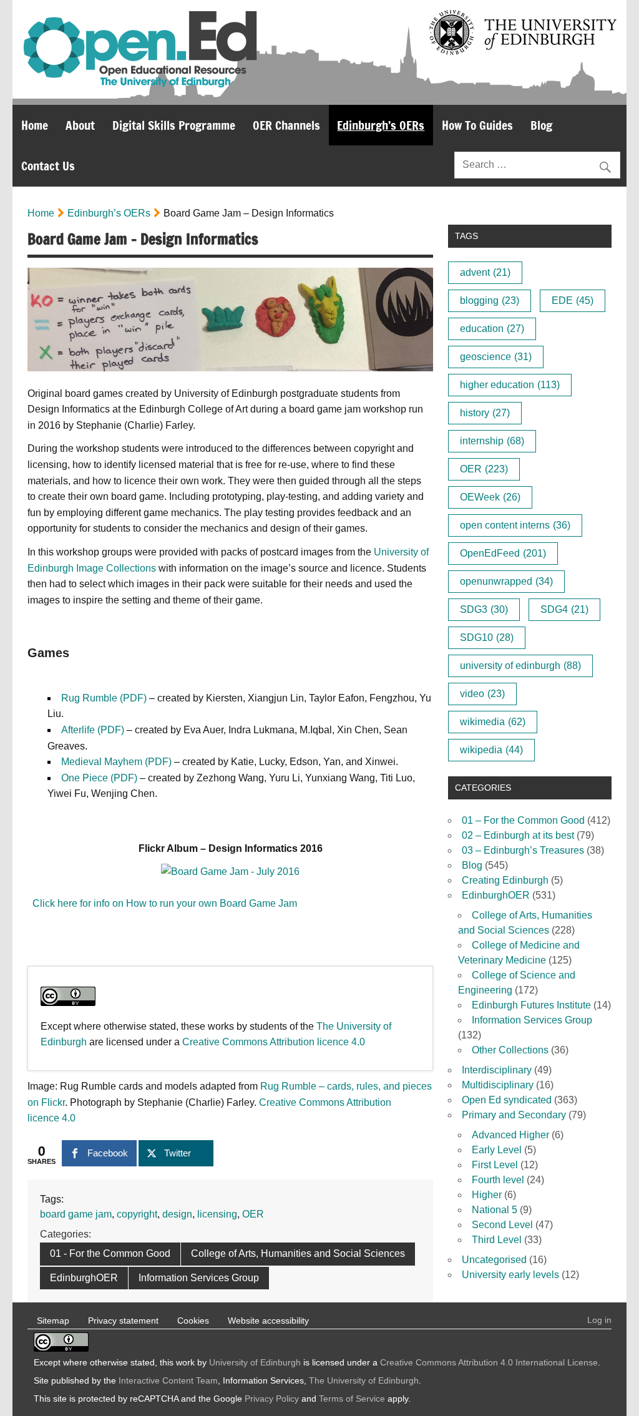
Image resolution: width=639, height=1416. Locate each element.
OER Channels (286, 125)
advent (485, 272)
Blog (541, 125)
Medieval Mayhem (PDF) (116, 761)
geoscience (496, 356)
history (485, 413)
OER (253, 1214)
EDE (572, 300)
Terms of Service (352, 1399)
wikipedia (491, 750)
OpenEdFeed (503, 553)
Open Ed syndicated (507, 1100)
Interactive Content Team (168, 1380)
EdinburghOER (84, 1277)
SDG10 (487, 637)
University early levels (510, 1274)
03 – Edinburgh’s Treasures (523, 850)
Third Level (497, 1239)
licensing (217, 1214)
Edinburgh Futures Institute (531, 1005)
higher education (510, 384)
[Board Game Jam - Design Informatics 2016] (230, 871)
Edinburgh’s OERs (380, 125)
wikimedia (492, 721)
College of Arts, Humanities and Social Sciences (298, 1253)
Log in (599, 1320)
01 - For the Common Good (110, 1253)
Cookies (193, 1320)
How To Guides (477, 125)
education (492, 328)
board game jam (76, 1214)
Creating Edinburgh (505, 880)
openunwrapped (506, 581)
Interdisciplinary (497, 1070)
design (177, 1214)
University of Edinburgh (255, 1362)
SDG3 (484, 609)
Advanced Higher (510, 1135)
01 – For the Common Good (523, 820)
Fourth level (498, 1179)
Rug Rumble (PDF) (104, 698)
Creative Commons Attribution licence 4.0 (273, 1042)
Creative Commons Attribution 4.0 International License (489, 1362)
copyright (137, 1214)
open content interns (515, 525)
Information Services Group (199, 1277)
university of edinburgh (520, 665)
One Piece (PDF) (99, 778)
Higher (487, 1194)
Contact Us (48, 165)
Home (34, 125)
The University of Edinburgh (364, 1380)
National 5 (494, 1209)
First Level (495, 1165)
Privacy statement (123, 1320)
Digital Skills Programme (173, 125)
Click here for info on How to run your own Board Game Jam (162, 903)
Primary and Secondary (514, 1115)
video (482, 693)
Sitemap (53, 1320)
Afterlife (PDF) (92, 730)
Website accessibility (268, 1320)
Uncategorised (494, 1259)
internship (492, 441)
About (80, 125)
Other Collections (510, 1050)
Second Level (502, 1224)
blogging (489, 300)
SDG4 (564, 609)
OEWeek (490, 497)
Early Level (497, 1150)
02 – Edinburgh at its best (518, 835)
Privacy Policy (272, 1399)
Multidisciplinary (498, 1085)
